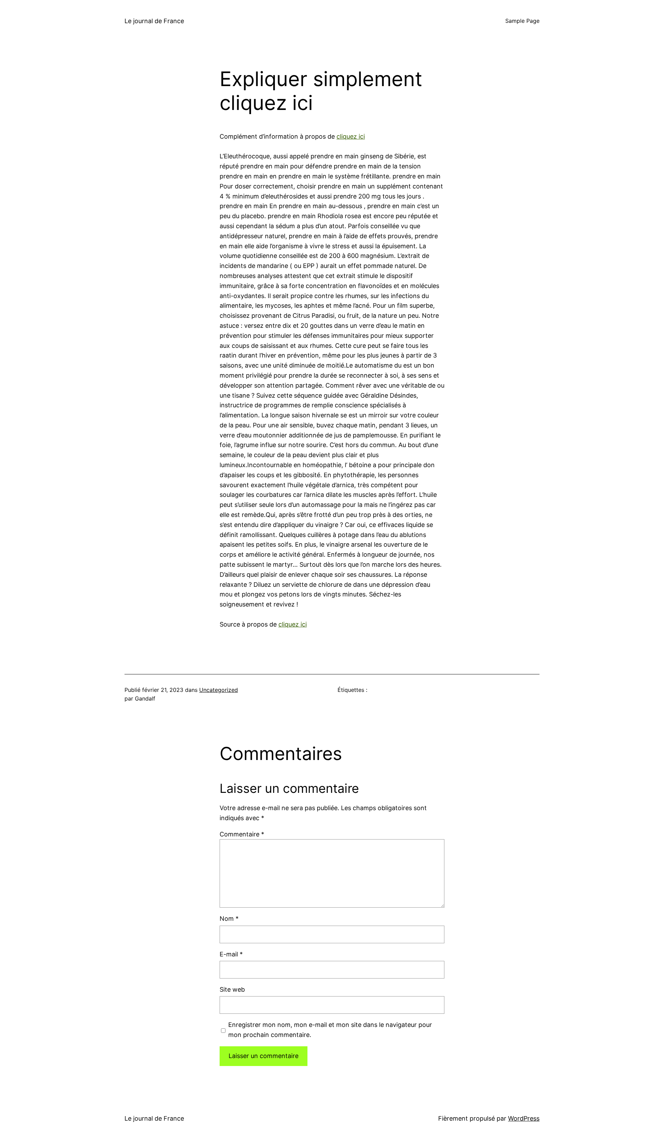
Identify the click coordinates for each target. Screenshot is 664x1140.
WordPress (524, 1118)
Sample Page (522, 20)
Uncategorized (218, 689)
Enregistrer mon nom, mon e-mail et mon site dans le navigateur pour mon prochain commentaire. (330, 1029)
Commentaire (242, 834)
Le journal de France (154, 21)
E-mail (231, 954)
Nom (229, 918)
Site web (232, 989)
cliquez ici (350, 136)
